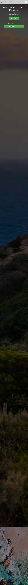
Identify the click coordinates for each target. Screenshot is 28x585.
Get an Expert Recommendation (14, 26)
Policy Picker (14, 18)
